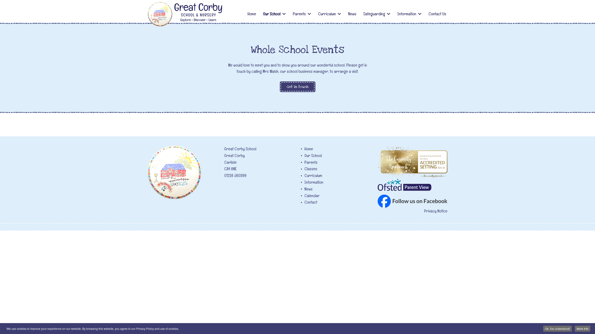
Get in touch (297, 86)
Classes (310, 168)
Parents (299, 13)
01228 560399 (235, 175)
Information (406, 13)
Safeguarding (374, 13)
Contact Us (437, 13)
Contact (310, 202)
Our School (272, 13)
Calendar (312, 195)
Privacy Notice (435, 211)
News (352, 13)
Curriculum (327, 13)
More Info (582, 329)
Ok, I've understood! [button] (557, 329)
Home (252, 13)
